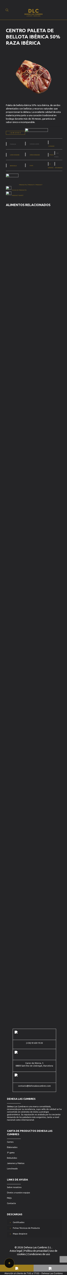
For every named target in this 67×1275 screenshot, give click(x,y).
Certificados (18, 1222)
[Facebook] (36, 1259)
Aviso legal (16, 1250)
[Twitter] (26, 1259)
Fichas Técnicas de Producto (26, 1228)
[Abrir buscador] (7, 10)
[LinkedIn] (41, 1259)
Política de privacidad (36, 1250)
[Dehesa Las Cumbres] (33, 10)
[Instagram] (31, 1259)
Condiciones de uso (39, 1254)
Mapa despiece (20, 1234)
